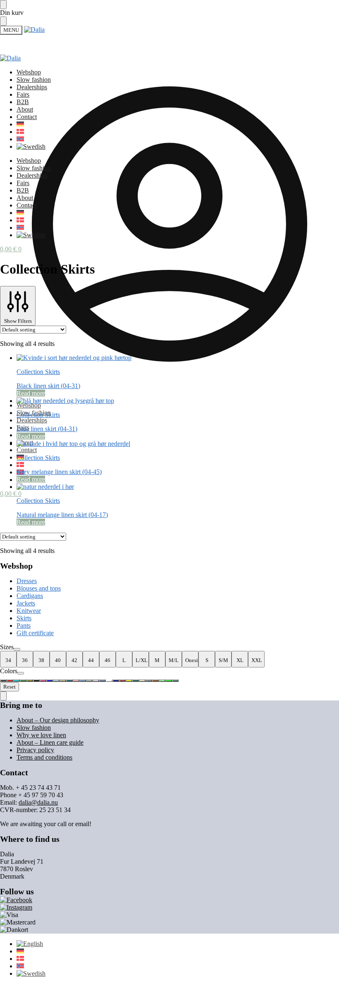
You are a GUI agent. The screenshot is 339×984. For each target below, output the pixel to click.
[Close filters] (3, 695)
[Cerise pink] (43, 680)
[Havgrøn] (175, 680)
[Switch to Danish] (20, 464)
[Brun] (155, 680)
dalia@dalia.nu (38, 802)
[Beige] (142, 680)
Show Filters (18, 321)
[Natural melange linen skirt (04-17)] (178, 487)
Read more (31, 393)
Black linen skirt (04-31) (48, 385)
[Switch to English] (30, 943)
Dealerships (32, 420)
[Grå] (149, 680)
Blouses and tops (39, 588)
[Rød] (10, 680)
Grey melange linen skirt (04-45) (59, 471)
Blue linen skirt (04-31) (47, 428)
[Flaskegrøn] (135, 680)
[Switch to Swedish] (31, 146)
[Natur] (23, 680)
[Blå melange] (102, 680)
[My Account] (169, 391)
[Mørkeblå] (115, 680)
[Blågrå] (82, 680)
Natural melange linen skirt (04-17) (62, 514)
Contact (27, 449)
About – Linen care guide (50, 742)
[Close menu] (3, 4)
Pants (24, 625)
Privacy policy (35, 749)
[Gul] (129, 680)
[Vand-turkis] (16, 680)
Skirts (24, 618)
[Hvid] (109, 680)
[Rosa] (76, 680)
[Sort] (36, 680)
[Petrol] (69, 680)
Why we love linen (41, 735)
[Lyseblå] (56, 680)
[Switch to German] (20, 124)
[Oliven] (29, 680)
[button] (10, 493)
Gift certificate (35, 632)
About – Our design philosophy (58, 720)
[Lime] (168, 680)
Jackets (26, 603)
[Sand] (63, 680)
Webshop (29, 405)
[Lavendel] (96, 680)
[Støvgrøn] (89, 680)
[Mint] (162, 680)
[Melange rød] (122, 680)
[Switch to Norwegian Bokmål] (20, 139)
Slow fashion (34, 727)
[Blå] (49, 680)
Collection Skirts (38, 371)
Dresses (27, 580)
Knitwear (29, 610)
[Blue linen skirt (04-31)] (178, 401)
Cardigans (30, 595)
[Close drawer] (3, 21)
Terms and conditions (44, 757)
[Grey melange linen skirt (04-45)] (178, 444)
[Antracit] (3, 680)
